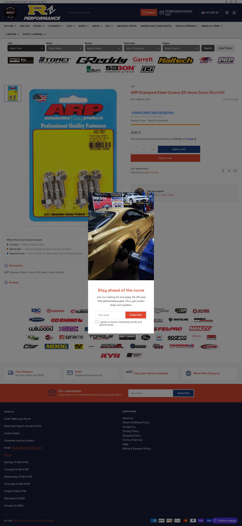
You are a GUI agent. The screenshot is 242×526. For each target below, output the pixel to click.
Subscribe (136, 314)
